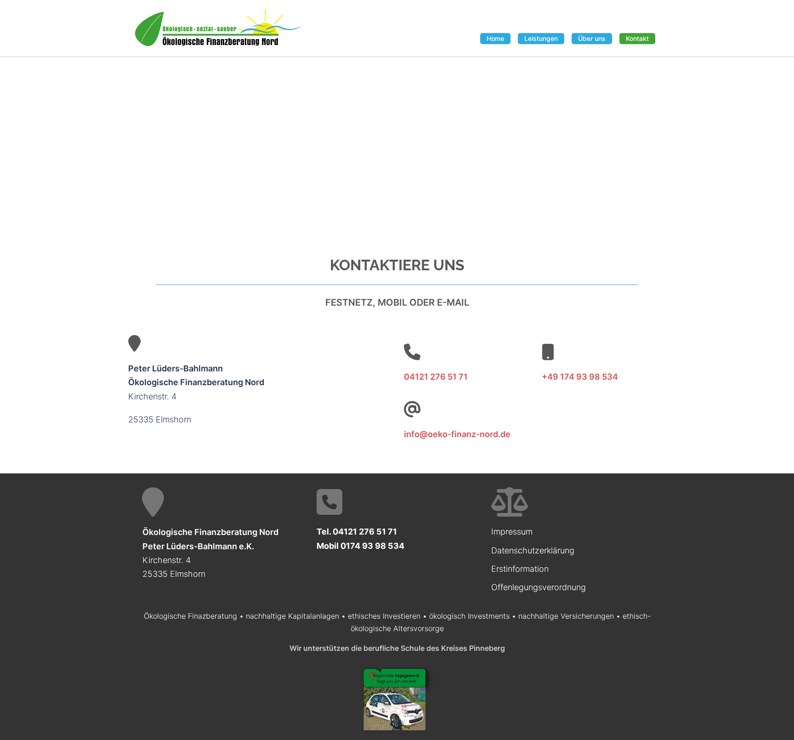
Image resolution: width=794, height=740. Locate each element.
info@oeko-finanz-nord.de (457, 434)
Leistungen (541, 38)
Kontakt (637, 38)
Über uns (592, 38)
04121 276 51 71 (436, 376)
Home (495, 38)
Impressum (512, 531)
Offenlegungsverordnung (538, 587)
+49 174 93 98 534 (580, 376)
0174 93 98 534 (372, 546)
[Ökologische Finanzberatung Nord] (218, 27)
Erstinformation (520, 569)
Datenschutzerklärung (532, 550)
